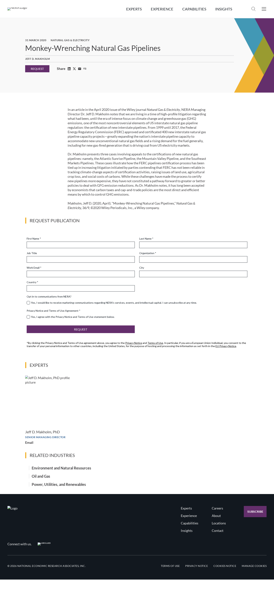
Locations (219, 523)
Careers (217, 508)
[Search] (253, 9)
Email (29, 442)
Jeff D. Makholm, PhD (42, 432)
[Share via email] (79, 68)
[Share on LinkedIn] (69, 68)
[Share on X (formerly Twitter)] (74, 68)
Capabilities (189, 523)
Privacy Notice (196, 565)
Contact (217, 530)
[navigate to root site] (12, 508)
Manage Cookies (254, 565)
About (216, 516)
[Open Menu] (264, 9)
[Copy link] (84, 68)
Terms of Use (170, 565)
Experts (186, 508)
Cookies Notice (224, 565)
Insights (187, 530)
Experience (189, 516)
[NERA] (17, 8)
